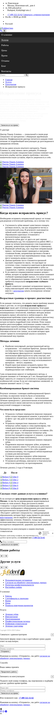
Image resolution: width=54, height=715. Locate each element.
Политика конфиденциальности (19, 585)
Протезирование (12, 619)
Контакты (6, 71)
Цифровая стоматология (16, 624)
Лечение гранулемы (14, 626)
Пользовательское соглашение (18, 580)
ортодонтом (18, 291)
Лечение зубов (11, 614)
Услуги (4, 40)
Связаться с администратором (36, 15)
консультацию (6, 517)
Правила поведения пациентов (19, 605)
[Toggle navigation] (4, 30)
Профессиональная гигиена (17, 621)
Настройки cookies (13, 587)
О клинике (6, 34)
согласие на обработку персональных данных (25, 657)
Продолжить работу (9, 672)
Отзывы (5, 60)
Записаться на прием (9, 125)
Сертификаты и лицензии (16, 598)
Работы (5, 45)
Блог (3, 66)
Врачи (4, 55)
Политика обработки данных (46, 533)
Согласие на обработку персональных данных (26, 582)
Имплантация (11, 617)
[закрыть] (52, 533)
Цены (4, 50)
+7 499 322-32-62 (14, 15)
